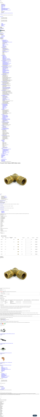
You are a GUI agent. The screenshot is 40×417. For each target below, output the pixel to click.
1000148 (1, 239)
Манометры (4, 100)
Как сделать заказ (3, 5)
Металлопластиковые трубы (5, 41)
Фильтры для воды (4, 68)
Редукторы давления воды (5, 67)
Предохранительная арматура (4, 66)
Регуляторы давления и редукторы (6, 64)
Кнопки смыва (4, 117)
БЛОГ (2, 157)
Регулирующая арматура (3, 60)
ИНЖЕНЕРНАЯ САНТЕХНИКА (4, 154)
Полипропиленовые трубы (5, 40)
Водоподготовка (3, 109)
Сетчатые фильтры (3, 374)
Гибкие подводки (4, 46)
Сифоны (3, 107)
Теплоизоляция (2, 153)
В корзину (36, 239)
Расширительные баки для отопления (6, 119)
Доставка (2, 366)
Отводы (3, 108)
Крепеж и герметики (3, 129)
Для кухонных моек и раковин (6, 149)
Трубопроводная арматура (4, 159)
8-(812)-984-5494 (3, 35)
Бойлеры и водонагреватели (4, 81)
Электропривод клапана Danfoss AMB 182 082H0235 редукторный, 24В (7, 333)
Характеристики (3, 211)
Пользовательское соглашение (4, 9)
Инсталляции (2, 114)
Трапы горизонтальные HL (4, 377)
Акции (2, 371)
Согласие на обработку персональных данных (6, 369)
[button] (1, 16)
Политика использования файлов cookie (5, 8)
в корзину (1, 334)
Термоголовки (4, 61)
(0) (0, 194)
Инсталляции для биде (5, 115)
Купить (1, 202)
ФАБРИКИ (2, 156)
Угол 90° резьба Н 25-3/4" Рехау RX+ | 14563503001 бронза (6, 362)
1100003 (1, 244)
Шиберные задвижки (5, 57)
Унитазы (3, 141)
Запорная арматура (3, 55)
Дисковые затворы (4, 56)
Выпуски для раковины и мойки (6, 152)
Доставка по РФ (3, 212)
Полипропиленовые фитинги (5, 49)
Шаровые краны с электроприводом (6, 58)
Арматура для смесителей (5, 147)
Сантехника (2, 140)
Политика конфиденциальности (4, 368)
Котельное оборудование (3, 74)
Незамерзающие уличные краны (6, 72)
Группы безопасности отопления (6, 70)
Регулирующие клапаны (5, 62)
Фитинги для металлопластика (6, 51)
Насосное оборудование (3, 84)
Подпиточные (4, 69)
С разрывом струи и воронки (5, 150)
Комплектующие (4, 118)
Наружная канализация (5, 104)
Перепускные (4, 71)
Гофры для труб (4, 45)
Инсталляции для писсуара (5, 116)
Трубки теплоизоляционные (5, 44)
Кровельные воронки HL (3, 375)
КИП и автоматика (3, 95)
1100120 (1, 251)
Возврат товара (2, 370)
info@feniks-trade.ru (2, 33)
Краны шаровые (3, 376)
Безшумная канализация (5, 105)
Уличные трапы (4, 106)
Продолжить (1, 295)
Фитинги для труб (3, 47)
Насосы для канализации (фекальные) (6, 87)
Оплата (2, 23)
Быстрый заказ (3, 202)
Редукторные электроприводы (6, 128)
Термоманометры (4, 98)
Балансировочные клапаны (5, 63)
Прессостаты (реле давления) (5, 97)
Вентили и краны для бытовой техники (7, 59)
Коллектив (2, 25)
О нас (2, 7)
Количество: (1, 201)
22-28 (5, 239)
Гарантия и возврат (3, 4)
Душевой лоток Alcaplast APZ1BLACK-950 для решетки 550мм (6, 343)
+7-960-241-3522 (2, 37)
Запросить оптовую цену (2, 200)
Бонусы (2, 10)
